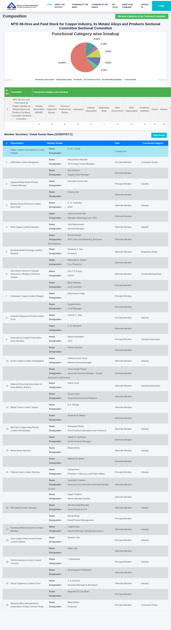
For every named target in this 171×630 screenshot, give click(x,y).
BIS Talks (115, 6)
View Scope (159, 135)
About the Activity (60, 6)
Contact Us (145, 6)
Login (161, 6)
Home (49, 5)
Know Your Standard (127, 6)
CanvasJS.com (162, 80)
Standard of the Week (80, 6)
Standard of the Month (100, 6)
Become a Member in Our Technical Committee (141, 16)
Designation (55, 153)
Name (52, 149)
